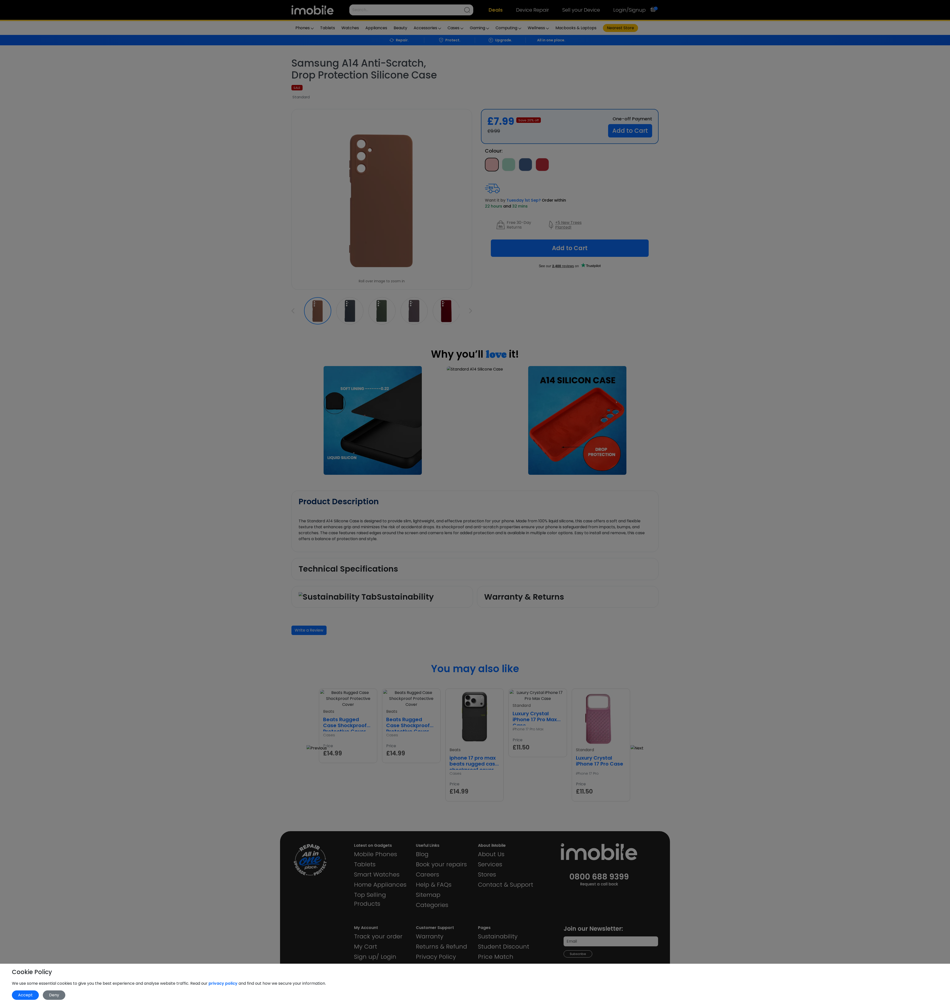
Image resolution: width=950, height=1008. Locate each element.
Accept (25, 995)
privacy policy (223, 983)
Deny (54, 995)
